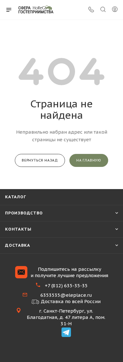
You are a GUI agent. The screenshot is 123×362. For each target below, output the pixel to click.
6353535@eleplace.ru (66, 295)
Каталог (15, 197)
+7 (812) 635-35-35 (66, 286)
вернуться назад (40, 160)
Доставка (17, 245)
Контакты (18, 229)
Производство (24, 213)
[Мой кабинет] (115, 10)
